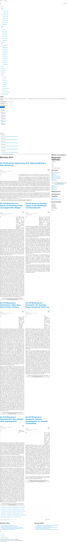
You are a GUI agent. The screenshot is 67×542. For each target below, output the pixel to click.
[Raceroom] (54, 185)
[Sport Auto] (54, 174)
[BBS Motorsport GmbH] (56, 175)
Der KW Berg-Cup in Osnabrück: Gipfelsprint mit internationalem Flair (47, 525)
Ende (11, 519)
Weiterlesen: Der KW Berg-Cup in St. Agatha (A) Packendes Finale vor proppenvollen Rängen (12, 299)
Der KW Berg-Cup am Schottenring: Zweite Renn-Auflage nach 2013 (12, 513)
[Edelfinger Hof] (54, 189)
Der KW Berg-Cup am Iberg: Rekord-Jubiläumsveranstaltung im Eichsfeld (13, 511)
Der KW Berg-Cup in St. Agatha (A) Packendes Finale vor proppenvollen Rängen (11, 205)
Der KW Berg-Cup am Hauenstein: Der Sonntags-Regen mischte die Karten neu (37, 305)
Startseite (3, 154)
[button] (48, 169)
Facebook (65, 3)
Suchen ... (1, 0)
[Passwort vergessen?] (11, 103)
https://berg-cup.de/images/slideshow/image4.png (9, 145)
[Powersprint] (54, 179)
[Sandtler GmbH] (55, 173)
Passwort (2, 103)
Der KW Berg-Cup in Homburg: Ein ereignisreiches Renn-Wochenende (12, 509)
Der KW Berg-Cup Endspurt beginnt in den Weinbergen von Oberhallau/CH (36, 205)
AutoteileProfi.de (59, 184)
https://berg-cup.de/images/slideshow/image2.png (9, 152)
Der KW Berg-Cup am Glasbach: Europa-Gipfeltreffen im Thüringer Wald (13, 507)
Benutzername (3, 101)
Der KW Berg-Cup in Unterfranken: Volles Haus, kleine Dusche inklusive (10, 305)
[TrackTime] (54, 188)
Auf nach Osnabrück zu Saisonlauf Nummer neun (44, 526)
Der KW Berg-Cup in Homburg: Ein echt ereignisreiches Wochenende (47, 529)
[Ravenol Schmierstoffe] (56, 178)
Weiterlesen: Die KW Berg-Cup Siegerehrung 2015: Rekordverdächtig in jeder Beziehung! (16, 200)
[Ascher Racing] (54, 186)
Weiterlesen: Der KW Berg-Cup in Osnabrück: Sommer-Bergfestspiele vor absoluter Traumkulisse (38, 481)
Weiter (8, 519)
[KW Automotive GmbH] (56, 172)
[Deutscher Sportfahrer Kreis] (57, 199)
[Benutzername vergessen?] (13, 101)
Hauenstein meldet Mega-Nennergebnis (42, 528)
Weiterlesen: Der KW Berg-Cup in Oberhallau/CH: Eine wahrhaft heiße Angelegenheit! (12, 504)
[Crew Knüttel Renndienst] (56, 177)
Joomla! (1, 540)
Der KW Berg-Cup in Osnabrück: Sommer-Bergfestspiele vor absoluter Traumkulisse (37, 420)
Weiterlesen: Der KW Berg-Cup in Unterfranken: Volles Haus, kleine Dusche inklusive (12, 413)
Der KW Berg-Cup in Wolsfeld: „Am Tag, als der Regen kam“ (11, 516)
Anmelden (2, 107)
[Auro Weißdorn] (54, 180)
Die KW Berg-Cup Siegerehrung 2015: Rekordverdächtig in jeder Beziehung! (23, 164)
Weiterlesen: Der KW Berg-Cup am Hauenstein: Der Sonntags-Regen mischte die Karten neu (38, 376)
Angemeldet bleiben (4, 105)
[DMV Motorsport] (55, 198)
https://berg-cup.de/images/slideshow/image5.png (9, 149)
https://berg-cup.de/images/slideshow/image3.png (9, 142)
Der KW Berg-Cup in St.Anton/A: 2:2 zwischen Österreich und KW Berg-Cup (13, 514)
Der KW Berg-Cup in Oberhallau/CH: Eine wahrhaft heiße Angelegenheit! (11, 419)
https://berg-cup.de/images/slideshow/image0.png (9, 136)
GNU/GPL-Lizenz (11, 540)
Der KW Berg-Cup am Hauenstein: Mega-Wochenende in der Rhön (47, 527)
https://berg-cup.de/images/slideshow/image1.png (9, 139)
